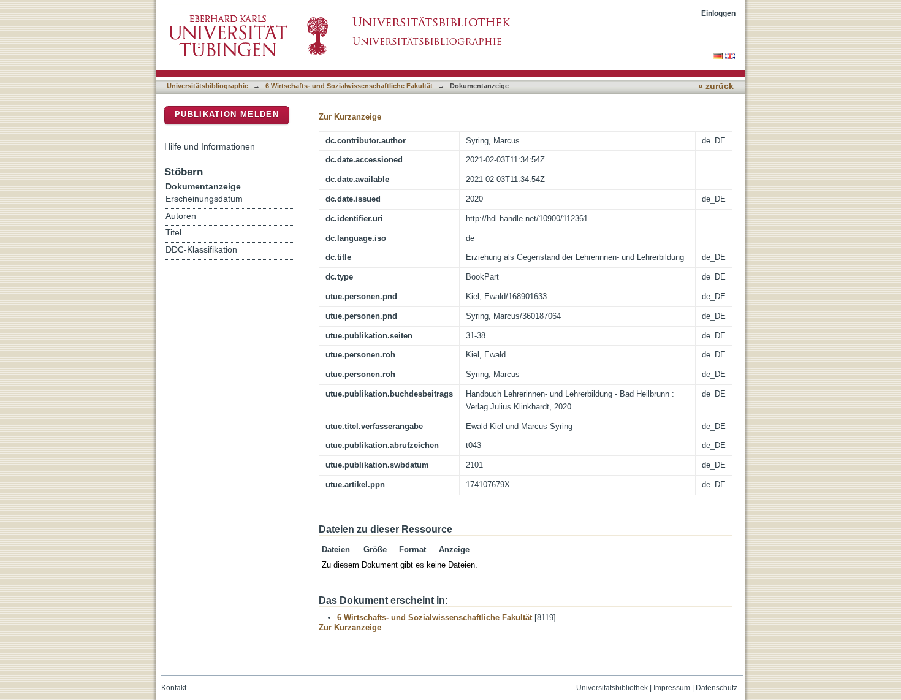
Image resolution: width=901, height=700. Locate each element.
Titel (173, 232)
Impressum (671, 687)
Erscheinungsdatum (204, 199)
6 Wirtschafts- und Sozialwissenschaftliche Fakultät (349, 85)
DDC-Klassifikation (201, 249)
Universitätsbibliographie (207, 85)
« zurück (716, 86)
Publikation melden (227, 114)
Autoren (180, 216)
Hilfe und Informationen (209, 146)
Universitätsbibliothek (612, 687)
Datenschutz (716, 687)
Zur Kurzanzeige (350, 116)
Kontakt (173, 687)
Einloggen (718, 13)
